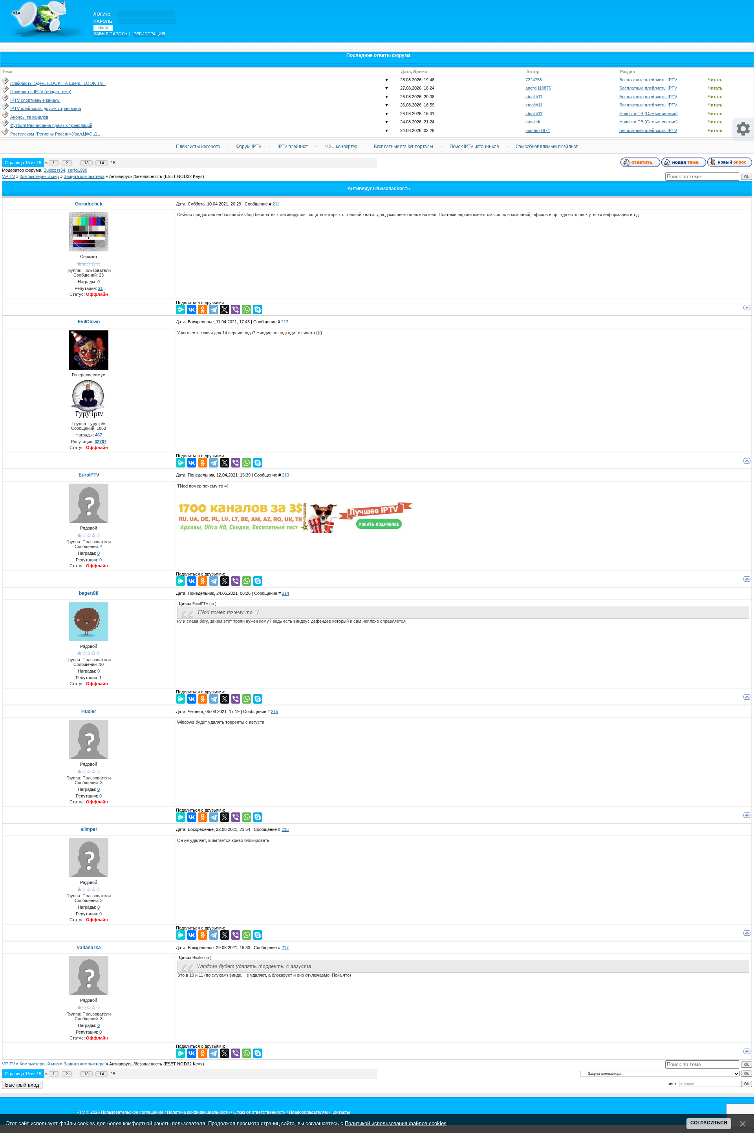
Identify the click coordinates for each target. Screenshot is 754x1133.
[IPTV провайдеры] (295, 531)
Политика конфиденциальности (198, 1112)
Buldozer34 (54, 170)
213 (285, 475)
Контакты (340, 1112)
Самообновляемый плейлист (547, 146)
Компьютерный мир (39, 176)
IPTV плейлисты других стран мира (45, 108)
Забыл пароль (110, 33)
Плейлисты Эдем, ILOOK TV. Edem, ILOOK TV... (58, 83)
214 (285, 593)
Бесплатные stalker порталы (403, 146)
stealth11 (533, 96)
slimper (89, 829)
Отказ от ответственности (259, 1112)
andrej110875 (538, 88)
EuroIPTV (89, 475)
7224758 (533, 79)
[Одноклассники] (202, 309)
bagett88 (89, 593)
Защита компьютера (84, 176)
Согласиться (708, 1123)
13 (86, 163)
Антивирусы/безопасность (135, 176)
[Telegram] (213, 309)
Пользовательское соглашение (132, 1112)
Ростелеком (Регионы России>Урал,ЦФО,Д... (55, 134)
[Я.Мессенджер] (180, 309)
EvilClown (89, 321)
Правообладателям (308, 1112)
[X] (224, 309)
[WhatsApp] (246, 309)
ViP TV (8, 176)
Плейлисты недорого (198, 146)
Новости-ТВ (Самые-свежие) (648, 113)
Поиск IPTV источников (474, 146)
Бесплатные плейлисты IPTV (648, 79)
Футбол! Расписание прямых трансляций (51, 125)
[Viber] (235, 309)
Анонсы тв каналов (29, 117)
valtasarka (89, 947)
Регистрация (149, 33)
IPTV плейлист (293, 146)
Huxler (88, 711)
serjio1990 (77, 170)
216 (285, 829)
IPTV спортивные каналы (35, 100)
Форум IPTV (248, 146)
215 (274, 711)
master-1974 (537, 130)
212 (284, 321)
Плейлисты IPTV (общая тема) (40, 91)
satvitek (532, 121)
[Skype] (257, 309)
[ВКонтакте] (191, 309)
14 (101, 163)
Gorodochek (88, 204)
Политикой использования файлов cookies (396, 1123)
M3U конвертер (340, 146)
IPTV (80, 1112)
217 (285, 947)
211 (276, 204)
